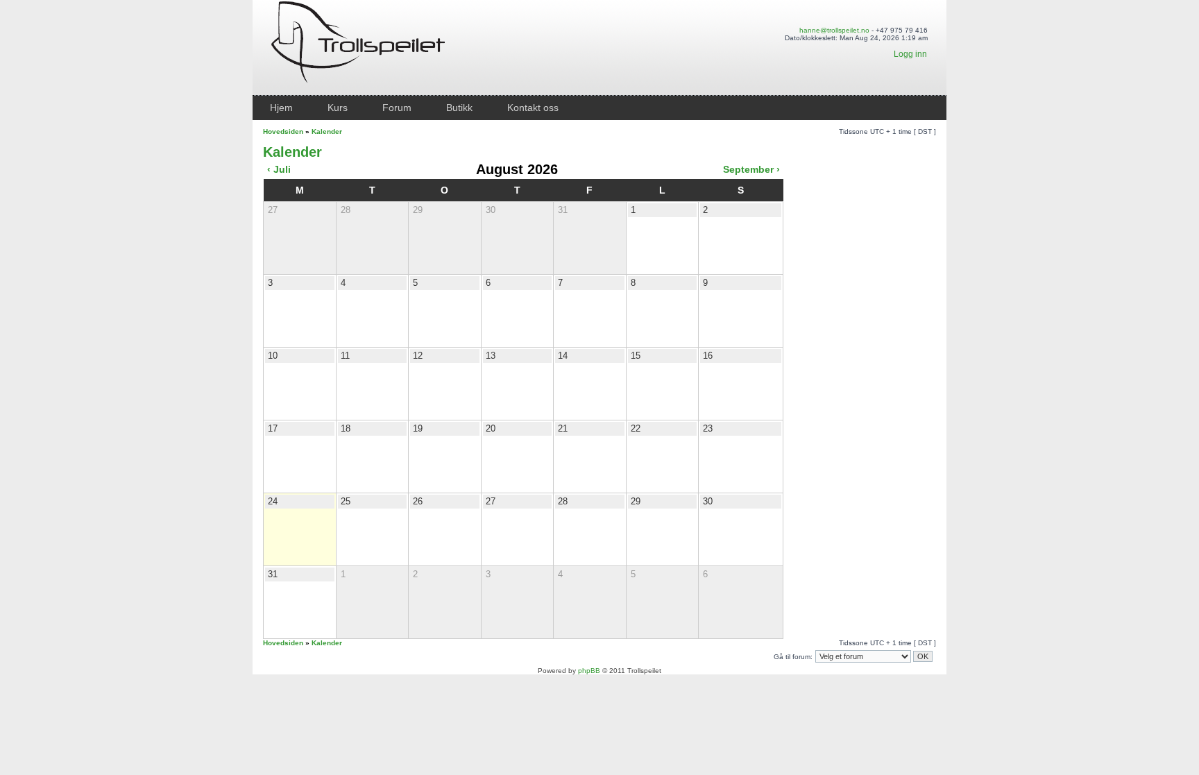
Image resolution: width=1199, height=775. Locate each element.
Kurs (338, 107)
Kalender (327, 131)
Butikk (459, 107)
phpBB (589, 670)
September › (751, 169)
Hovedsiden (283, 131)
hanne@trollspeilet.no (834, 30)
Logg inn (910, 54)
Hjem (281, 107)
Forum (396, 107)
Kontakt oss (533, 107)
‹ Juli (279, 169)
